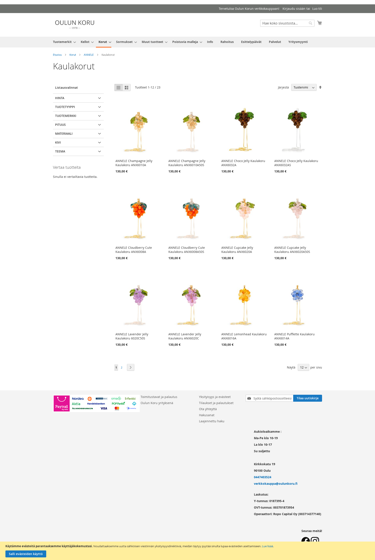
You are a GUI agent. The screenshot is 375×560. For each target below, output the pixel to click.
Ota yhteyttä (208, 409)
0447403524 (262, 477)
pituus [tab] (60, 125)
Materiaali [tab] (63, 133)
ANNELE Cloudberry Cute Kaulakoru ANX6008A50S (186, 250)
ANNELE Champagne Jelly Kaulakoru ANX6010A (133, 163)
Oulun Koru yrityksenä (157, 403)
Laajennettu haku (211, 421)
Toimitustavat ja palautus (159, 397)
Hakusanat (206, 415)
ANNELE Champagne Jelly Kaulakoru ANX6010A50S (186, 163)
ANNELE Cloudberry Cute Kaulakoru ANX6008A (133, 250)
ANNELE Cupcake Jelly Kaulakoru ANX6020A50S (292, 250)
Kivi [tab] (58, 142)
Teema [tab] (60, 151)
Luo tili (317, 9)
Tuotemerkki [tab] (65, 116)
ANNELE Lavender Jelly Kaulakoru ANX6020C (184, 336)
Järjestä (283, 87)
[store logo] (74, 24)
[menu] (187, 42)
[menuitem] (63, 42)
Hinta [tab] (59, 98)
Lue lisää (267, 546)
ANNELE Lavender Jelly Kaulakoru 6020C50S (131, 336)
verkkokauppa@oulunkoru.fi (276, 483)
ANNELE (89, 54)
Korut (72, 54)
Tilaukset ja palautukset (216, 403)
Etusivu (57, 54)
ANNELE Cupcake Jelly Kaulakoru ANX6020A (237, 250)
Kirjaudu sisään (294, 9)
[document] (188, 550)
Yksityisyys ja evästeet (215, 397)
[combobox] (287, 23)
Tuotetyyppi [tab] (65, 107)
